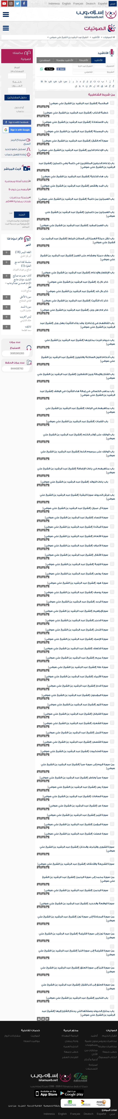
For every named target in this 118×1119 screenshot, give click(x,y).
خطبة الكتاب (100, 112)
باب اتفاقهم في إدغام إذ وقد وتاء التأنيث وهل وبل (84, 323)
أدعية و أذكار (91, 1059)
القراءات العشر (70, 1057)
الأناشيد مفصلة (64, 60)
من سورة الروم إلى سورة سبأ (97, 764)
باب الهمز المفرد (98, 225)
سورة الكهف (100, 648)
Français (78, 3)
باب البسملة (100, 131)
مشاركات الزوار (12, 1035)
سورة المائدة (100, 526)
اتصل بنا (22, 1106)
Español (102, 3)
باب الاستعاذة (100, 122)
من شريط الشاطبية (101, 94)
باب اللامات (101, 421)
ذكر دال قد (101, 291)
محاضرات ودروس (107, 1041)
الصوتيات (95, 28)
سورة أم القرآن (99, 140)
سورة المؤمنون (99, 695)
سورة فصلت (100, 833)
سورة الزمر (102, 815)
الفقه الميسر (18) (23, 252)
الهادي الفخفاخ (25, 300)
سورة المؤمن (100, 824)
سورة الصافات (100, 796)
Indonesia (54, 3)
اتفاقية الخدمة (34, 1106)
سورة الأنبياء (101, 676)
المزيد (21, 214)
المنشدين (45, 60)
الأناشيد (98, 60)
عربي (113, 3)
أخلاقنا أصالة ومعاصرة (17, 201)
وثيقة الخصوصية (51, 1106)
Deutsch (90, 3)
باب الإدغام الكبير (97, 150)
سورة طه (102, 667)
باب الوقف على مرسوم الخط (97, 451)
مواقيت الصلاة (32, 1041)
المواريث (35, 1035)
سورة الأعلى (25, 297)
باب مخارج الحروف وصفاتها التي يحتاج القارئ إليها (85, 1011)
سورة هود (102, 583)
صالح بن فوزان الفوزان (22, 269)
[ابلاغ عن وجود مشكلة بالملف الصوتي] (39, 107)
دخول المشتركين (17, 97)
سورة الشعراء (100, 723)
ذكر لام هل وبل (98, 310)
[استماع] (47, 107)
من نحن (12, 1106)
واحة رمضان (71, 1041)
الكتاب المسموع (107, 1057)
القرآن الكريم (109, 1035)
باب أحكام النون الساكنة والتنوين (94, 357)
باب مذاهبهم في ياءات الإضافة (95, 468)
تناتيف (28, 327)
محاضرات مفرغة (107, 1046)
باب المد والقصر (99, 185)
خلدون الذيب (25, 310)
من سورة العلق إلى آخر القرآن (97, 984)
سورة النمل (101, 732)
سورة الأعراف (100, 545)
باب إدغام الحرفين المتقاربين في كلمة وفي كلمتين (83, 163)
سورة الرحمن (100, 890)
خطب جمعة (109, 1051)
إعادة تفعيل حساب (15, 154)
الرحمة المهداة (70, 1035)
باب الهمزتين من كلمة (100, 199)
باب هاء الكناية (99, 176)
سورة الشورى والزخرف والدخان (96, 847)
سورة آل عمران (100, 508)
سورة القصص (100, 742)
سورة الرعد (101, 601)
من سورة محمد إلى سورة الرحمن (95, 877)
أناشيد (94, 1035)
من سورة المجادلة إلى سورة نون (95, 916)
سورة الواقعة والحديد (101, 903)
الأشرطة (83, 60)
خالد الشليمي (25, 320)
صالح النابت (26, 290)
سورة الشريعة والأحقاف (100, 864)
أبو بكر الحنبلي (25, 256)
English (66, 3)
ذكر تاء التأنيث (99, 300)
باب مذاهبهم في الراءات (99, 408)
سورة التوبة (101, 564)
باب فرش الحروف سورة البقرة (96, 495)
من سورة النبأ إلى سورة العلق (97, 967)
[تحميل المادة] (43, 107)
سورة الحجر (101, 620)
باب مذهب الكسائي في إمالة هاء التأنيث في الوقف (84, 391)
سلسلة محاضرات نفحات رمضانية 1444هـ (18, 190)
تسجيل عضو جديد (15, 149)
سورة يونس (101, 573)
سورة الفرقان (100, 713)
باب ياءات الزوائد (99, 481)
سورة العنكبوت (99, 751)
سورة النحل (101, 629)
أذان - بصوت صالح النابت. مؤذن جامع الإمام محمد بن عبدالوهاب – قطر (18, 281)
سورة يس (102, 787)
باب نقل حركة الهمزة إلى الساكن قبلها (91, 238)
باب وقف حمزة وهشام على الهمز (94, 255)
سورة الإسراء (101, 639)
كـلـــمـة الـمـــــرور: (17, 83)
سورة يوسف (100, 592)
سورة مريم (101, 657)
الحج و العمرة (70, 1046)
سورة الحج (102, 685)
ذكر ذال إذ (102, 282)
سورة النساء (101, 517)
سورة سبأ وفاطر (98, 777)
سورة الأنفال (101, 555)
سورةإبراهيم (100, 611)
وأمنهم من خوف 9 (19, 180)
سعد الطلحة (26, 330)
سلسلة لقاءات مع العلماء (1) (23, 264)
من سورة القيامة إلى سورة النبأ (96, 950)
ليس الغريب (25, 317)
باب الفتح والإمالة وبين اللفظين (95, 374)
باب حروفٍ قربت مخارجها (99, 340)
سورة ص (103, 805)
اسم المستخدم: (17, 69)
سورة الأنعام (100, 536)
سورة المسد (26, 307)
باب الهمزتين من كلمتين (99, 212)
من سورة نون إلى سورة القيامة (96, 933)
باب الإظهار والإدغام (102, 272)
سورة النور (102, 704)
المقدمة (103, 103)
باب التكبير (101, 998)
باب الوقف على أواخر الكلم (98, 434)
